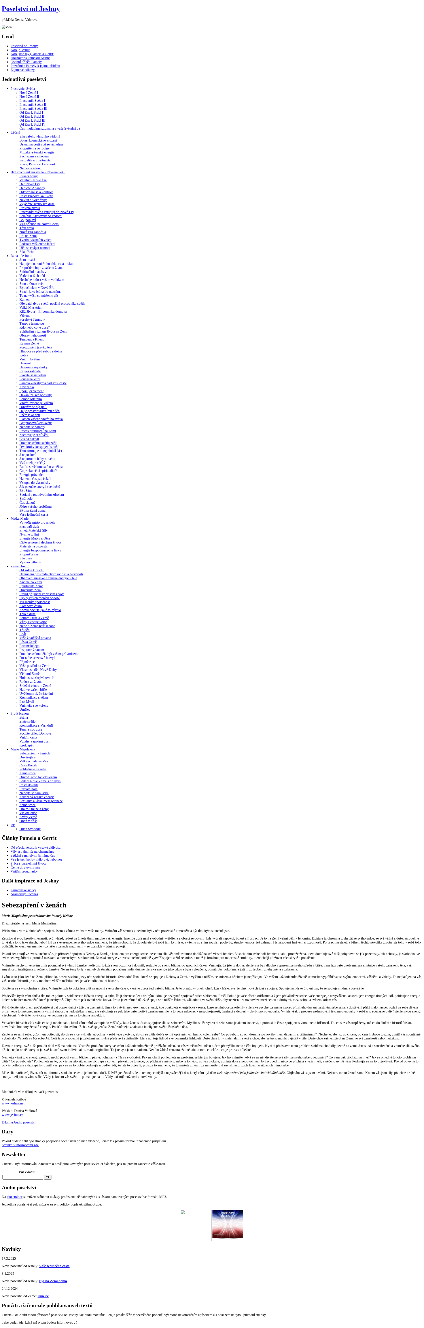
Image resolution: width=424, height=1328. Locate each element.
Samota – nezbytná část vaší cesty (42, 383)
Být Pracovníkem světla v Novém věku (38, 172)
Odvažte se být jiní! (33, 407)
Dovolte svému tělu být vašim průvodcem (48, 654)
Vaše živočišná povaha (35, 638)
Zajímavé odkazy (23, 70)
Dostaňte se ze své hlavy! (37, 658)
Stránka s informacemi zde (20, 1145)
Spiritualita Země (31, 586)
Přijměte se (27, 662)
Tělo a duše (27, 614)
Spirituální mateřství (33, 272)
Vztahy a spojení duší (34, 741)
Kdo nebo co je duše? (34, 327)
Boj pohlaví (27, 220)
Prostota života (29, 208)
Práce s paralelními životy (28, 863)
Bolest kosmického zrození (38, 140)
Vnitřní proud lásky (24, 871)
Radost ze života (30, 681)
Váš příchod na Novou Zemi (39, 224)
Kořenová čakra (30, 606)
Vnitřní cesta (28, 737)
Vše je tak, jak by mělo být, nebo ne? (36, 859)
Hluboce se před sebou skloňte (40, 351)
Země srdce (27, 773)
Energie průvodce (31, 474)
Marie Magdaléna (23, 749)
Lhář (22, 634)
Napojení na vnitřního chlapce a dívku (46, 264)
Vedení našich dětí (32, 275)
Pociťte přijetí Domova (35, 733)
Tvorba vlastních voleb (35, 240)
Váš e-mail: (27, 1172)
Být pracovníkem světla (35, 423)
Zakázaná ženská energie (36, 797)
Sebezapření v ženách (34, 753)
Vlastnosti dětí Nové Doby (38, 670)
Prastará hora (28, 789)
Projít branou (20, 713)
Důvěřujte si (27, 757)
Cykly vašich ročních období (39, 598)
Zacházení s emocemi (34, 156)
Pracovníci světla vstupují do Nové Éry (46, 212)
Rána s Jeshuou (21, 256)
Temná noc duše (30, 729)
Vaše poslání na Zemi (34, 666)
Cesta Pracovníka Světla (36, 196)
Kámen (24, 299)
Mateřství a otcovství (33, 546)
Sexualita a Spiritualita (35, 160)
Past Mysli (26, 701)
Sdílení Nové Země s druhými (40, 781)
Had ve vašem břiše (33, 689)
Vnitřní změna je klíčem (36, 403)
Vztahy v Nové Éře (33, 180)
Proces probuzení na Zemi (37, 431)
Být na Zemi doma (32, 510)
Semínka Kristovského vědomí (40, 216)
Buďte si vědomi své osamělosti (41, 467)
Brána (23, 717)
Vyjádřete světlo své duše (37, 204)
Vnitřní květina (29, 359)
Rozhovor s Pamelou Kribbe (30, 58)
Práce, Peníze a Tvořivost (37, 164)
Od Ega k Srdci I (31, 112)
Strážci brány (28, 176)
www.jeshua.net (13, 1103)
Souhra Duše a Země (34, 618)
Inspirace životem (31, 650)
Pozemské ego (29, 646)
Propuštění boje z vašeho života (41, 268)
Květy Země (28, 817)
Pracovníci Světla (23, 88)
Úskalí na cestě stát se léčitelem (41, 144)
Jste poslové (27, 455)
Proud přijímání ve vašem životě (41, 594)
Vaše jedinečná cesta (33, 514)
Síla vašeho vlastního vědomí (39, 136)
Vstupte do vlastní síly (34, 482)
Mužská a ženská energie (36, 152)
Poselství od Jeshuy (31, 9)
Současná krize (29, 379)
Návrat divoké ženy (33, 200)
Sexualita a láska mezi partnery (40, 801)
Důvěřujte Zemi (30, 590)
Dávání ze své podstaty (35, 395)
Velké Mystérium (31, 307)
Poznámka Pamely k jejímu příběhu (35, 66)
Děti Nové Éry (29, 184)
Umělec (24, 709)
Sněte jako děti (29, 415)
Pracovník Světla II (32, 104)
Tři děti (24, 630)
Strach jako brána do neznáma (40, 291)
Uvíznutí (25, 363)
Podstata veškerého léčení (37, 244)
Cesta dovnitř (28, 785)
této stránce (15, 1197)
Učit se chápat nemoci (34, 248)
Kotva (23, 355)
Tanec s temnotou (31, 323)
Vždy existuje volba (33, 622)
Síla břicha (26, 252)
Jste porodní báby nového (37, 459)
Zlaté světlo (27, 721)
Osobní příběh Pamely (26, 62)
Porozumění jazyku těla (35, 347)
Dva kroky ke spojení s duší (38, 447)
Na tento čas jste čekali (35, 478)
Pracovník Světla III (33, 108)
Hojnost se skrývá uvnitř (36, 677)
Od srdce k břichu (31, 570)
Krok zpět (26, 745)
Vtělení (24, 315)
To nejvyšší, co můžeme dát (38, 295)
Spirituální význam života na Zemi (43, 331)
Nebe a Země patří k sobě (37, 626)
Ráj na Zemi (28, 236)
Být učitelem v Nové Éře (36, 287)
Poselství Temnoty (32, 319)
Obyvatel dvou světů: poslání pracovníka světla (52, 303)
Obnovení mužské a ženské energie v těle (48, 578)
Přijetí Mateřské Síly (33, 530)
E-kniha (7, 1122)
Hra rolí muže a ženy (34, 809)
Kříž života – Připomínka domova (43, 311)
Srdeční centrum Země (35, 685)
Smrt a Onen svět (31, 283)
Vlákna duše (28, 813)
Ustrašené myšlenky (33, 367)
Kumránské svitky (23, 890)
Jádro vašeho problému (35, 506)
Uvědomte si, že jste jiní (36, 693)
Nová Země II (29, 96)
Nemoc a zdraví (30, 168)
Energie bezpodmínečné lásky (40, 550)
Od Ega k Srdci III (32, 120)
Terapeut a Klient (31, 339)
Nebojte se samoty (32, 427)
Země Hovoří (20, 566)
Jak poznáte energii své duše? (40, 486)
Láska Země (28, 642)
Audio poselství (24, 1122)
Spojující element (31, 391)
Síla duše (25, 558)
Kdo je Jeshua (20, 50)
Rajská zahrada (30, 371)
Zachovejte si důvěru (34, 435)
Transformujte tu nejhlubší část (40, 451)
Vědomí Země (29, 673)
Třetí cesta (26, 228)
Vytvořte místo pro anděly (37, 522)
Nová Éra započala (32, 232)
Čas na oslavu (29, 439)
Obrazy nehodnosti (32, 335)
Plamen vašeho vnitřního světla (41, 419)
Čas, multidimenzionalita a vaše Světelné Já (49, 128)
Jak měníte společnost (34, 602)
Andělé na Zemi (30, 582)
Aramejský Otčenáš (24, 894)
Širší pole (25, 498)
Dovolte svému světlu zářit (38, 443)
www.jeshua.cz (12, 1115)
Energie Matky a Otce (34, 538)
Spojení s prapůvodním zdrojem (41, 494)
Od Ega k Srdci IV (32, 124)
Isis (13, 825)
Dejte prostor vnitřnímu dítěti (39, 411)
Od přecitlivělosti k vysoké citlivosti (36, 847)
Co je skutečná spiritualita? (38, 471)
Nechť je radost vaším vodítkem (41, 279)
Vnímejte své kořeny (33, 705)
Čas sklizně (27, 502)
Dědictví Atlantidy (32, 188)
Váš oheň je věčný (32, 463)
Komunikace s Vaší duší (36, 725)
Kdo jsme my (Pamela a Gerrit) (32, 54)
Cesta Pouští (28, 765)
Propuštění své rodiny (34, 148)
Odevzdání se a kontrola (36, 192)
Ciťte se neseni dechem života (40, 542)
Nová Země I (28, 92)
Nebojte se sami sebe (34, 793)
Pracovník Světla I (32, 100)
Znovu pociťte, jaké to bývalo (40, 610)
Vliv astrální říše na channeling (32, 851)
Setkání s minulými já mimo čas (33, 855)
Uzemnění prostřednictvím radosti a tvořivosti (51, 574)
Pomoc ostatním (30, 399)
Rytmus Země (29, 343)
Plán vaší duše (29, 526)
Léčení (15, 132)
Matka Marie (19, 518)
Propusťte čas (28, 554)
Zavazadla (26, 387)
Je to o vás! (27, 260)
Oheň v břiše (28, 821)
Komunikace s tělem (33, 697)
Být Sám (25, 490)
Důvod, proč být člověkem (38, 777)
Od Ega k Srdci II (31, 116)
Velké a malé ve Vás (33, 761)
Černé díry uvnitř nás (25, 867)
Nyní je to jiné (29, 534)
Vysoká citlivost (30, 562)
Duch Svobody (30, 829)
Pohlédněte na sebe (32, 769)
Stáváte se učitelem (32, 375)
